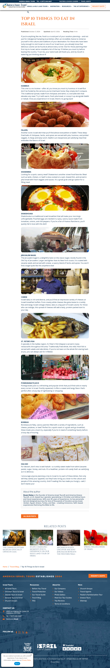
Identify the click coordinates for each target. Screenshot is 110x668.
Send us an (12, 619)
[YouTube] (27, 632)
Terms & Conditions (62, 604)
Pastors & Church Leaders (68, 1)
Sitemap (83, 601)
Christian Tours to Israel (14, 592)
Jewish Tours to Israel (13, 595)
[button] (28, 12)
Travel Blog (36, 598)
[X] (23, 632)
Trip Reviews (60, 601)
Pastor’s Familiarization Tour (91, 595)
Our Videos (59, 592)
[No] (31, 655)
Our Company (60, 589)
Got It (17, 663)
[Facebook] (16, 632)
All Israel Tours (10, 589)
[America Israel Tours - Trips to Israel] (15, 5)
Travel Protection (39, 592)
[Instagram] (19, 632)
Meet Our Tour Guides (63, 598)
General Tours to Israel (14, 598)
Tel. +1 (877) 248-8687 (44, 1)
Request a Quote (98, 576)
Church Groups (11, 601)
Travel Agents (86, 1)
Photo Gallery (60, 595)
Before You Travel (39, 589)
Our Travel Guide (38, 595)
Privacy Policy (55, 662)
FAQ (33, 601)
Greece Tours (85, 598)
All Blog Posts (29, 516)
